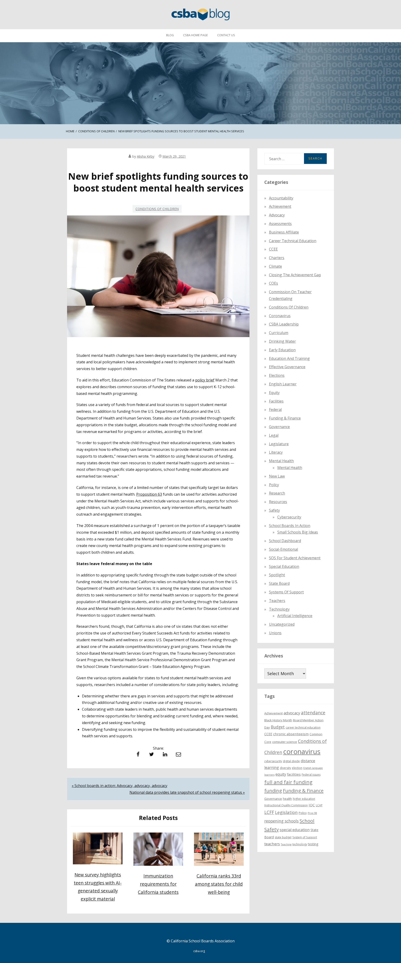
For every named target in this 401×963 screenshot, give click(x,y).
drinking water (282, 341)
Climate (275, 266)
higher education (304, 799)
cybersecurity (289, 517)
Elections (277, 375)
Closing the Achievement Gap (295, 274)
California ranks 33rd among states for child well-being (219, 884)
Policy (274, 484)
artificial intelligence (294, 615)
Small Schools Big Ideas (297, 532)
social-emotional (283, 549)
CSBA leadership (284, 324)
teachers (272, 843)
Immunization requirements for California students (158, 884)
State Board (279, 583)
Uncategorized (281, 624)
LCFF (269, 812)
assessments (280, 223)
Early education (282, 349)
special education (295, 829)
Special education (284, 566)
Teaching (286, 844)
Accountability (281, 198)
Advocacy (277, 215)
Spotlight (277, 574)
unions (275, 632)
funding (273, 790)
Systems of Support (286, 592)
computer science (284, 742)
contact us (226, 35)
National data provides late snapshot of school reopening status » (187, 792)
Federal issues (311, 775)
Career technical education (292, 240)
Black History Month (278, 720)
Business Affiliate (284, 232)
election (297, 768)
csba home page (195, 35)
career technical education (303, 727)
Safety (274, 510)
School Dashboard (285, 540)
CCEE (273, 249)
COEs (273, 283)
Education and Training (289, 358)
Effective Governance (287, 366)
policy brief (204, 380)
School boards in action (289, 525)
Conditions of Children (157, 209)
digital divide (291, 761)
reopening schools (281, 821)
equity (274, 392)
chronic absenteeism (291, 734)
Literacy (276, 452)
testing (313, 844)
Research (277, 493)
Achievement (280, 206)
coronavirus (301, 751)
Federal (275, 409)
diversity (285, 768)
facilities (276, 401)
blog (170, 35)
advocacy (292, 713)
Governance (279, 426)
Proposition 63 (149, 494)
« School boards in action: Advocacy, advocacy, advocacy (119, 785)
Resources (278, 501)
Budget (278, 727)
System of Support (304, 837)
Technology (279, 609)
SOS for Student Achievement (294, 557)
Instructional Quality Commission (286, 805)
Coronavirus (280, 315)
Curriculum (278, 332)
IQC (312, 805)
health (287, 799)
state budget (283, 837)
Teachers (277, 600)
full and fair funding (288, 782)
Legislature (279, 443)
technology (299, 844)
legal (273, 435)
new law (277, 476)
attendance (313, 713)
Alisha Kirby (145, 156)
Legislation (286, 812)
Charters (276, 257)
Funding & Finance (285, 418)
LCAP (319, 805)
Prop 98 (312, 813)
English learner (283, 384)
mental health (281, 460)
